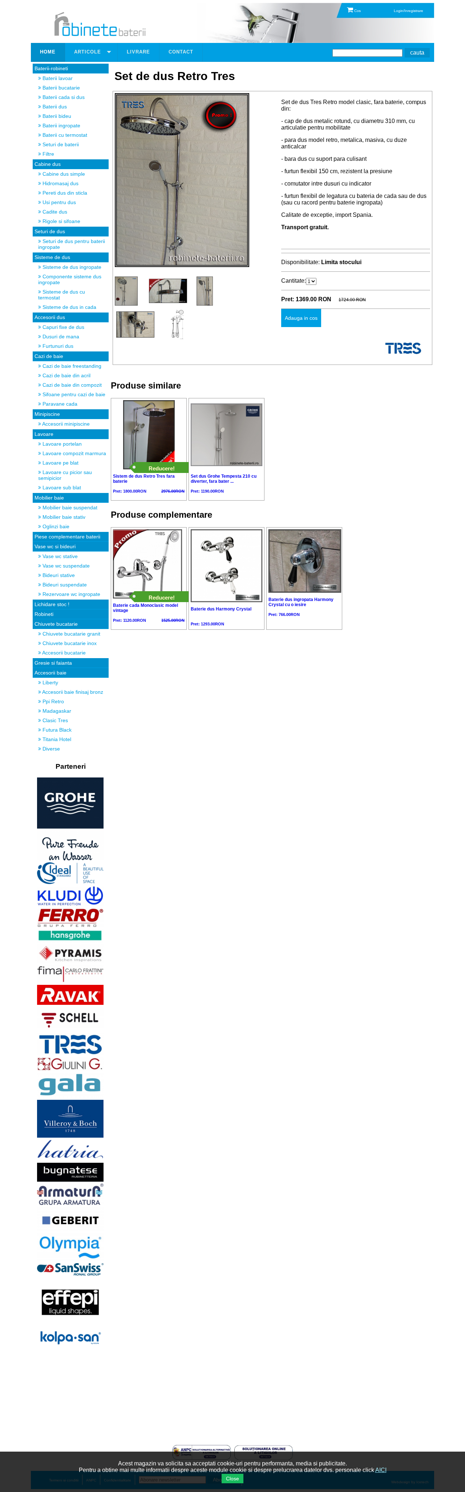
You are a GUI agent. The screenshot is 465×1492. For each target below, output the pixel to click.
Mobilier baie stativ (63, 517)
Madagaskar (56, 711)
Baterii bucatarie (60, 88)
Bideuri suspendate (64, 585)
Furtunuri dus (57, 346)
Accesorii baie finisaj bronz (72, 692)
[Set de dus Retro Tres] (182, 265)
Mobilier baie (49, 498)
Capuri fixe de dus (62, 327)
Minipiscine (47, 414)
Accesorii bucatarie (63, 653)
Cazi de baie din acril (65, 375)
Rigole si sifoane (60, 221)
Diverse (50, 749)
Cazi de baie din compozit (71, 385)
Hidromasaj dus (59, 183)
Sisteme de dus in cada (68, 307)
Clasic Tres (54, 720)
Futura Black (56, 730)
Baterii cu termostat (64, 135)
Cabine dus (48, 164)
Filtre (47, 154)
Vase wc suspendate (65, 566)
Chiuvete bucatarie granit (70, 634)
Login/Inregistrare (408, 11)
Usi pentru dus (58, 202)
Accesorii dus (50, 317)
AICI (381, 1470)
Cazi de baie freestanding (71, 366)
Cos (357, 11)
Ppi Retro (52, 701)
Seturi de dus (50, 231)
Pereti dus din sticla (64, 193)
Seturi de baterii (60, 144)
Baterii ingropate (60, 125)
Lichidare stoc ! (52, 604)
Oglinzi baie (55, 526)
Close (232, 1478)
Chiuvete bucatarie (56, 624)
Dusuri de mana (60, 336)
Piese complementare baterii (67, 537)
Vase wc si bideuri (55, 546)
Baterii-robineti (51, 68)
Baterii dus (54, 107)
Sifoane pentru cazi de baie (73, 394)
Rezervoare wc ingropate (70, 594)
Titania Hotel (56, 739)
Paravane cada (59, 404)
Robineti (44, 614)
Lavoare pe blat (59, 463)
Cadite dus (54, 212)
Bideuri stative (58, 575)
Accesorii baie (50, 673)
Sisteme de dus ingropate (71, 267)
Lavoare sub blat (61, 487)
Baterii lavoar (57, 78)
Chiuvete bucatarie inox (69, 643)
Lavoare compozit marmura (73, 453)
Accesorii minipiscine (65, 424)
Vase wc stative (59, 556)
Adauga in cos (301, 318)
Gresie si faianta (53, 663)
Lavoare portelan (61, 444)
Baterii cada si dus (63, 97)
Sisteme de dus (52, 257)
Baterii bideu (56, 116)
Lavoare (44, 434)
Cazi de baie (49, 356)
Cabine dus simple (63, 174)
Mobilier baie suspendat (69, 507)
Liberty (49, 682)
